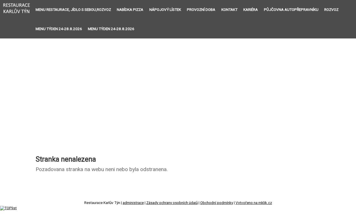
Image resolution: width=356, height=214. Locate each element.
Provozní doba (201, 10)
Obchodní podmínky (216, 203)
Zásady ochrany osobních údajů (172, 203)
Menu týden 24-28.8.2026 (59, 29)
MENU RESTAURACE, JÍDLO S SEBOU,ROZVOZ (73, 10)
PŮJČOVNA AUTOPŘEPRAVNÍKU (291, 10)
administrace (133, 203)
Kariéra (250, 10)
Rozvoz (331, 10)
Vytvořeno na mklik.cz (254, 203)
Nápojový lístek (165, 10)
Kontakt (229, 10)
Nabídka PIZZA (130, 10)
